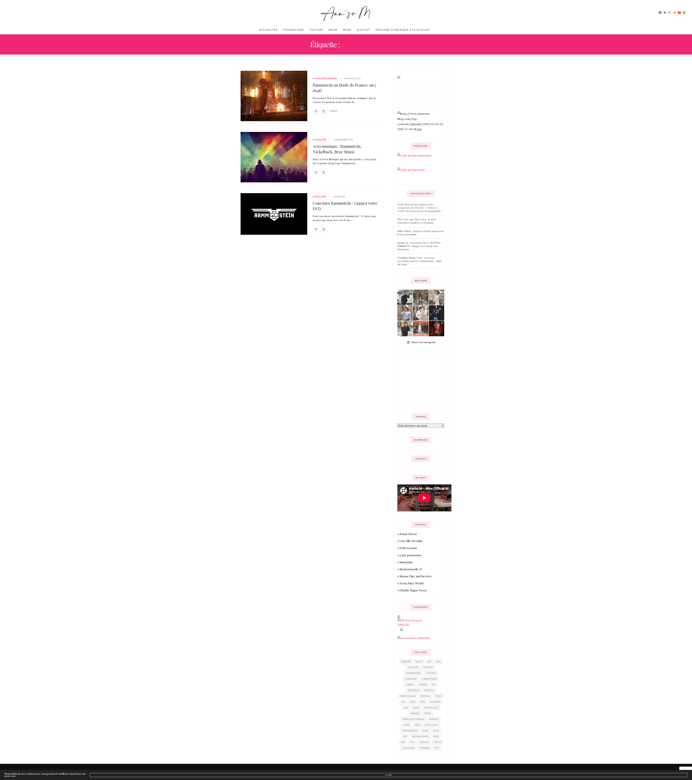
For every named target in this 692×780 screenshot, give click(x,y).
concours (410, 679)
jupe (422, 702)
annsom (405, 661)
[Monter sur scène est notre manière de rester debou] (420, 328)
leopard (435, 702)
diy (433, 684)
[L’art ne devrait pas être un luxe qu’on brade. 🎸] (436, 313)
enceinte (413, 690)
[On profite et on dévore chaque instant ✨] (436, 297)
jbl (403, 702)
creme (410, 684)
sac (405, 736)
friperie (425, 696)
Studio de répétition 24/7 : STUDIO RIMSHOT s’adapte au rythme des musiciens (419, 246)
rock (436, 730)
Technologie (293, 29)
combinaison (413, 673)
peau (417, 725)
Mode (347, 29)
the (402, 742)
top (412, 742)
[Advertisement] (424, 380)
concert (430, 673)
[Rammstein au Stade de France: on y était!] (274, 96)
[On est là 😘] (405, 297)
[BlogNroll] (346, 13)
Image (333, 29)
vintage (424, 742)
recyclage (431, 725)
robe (425, 730)
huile (438, 696)
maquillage (431, 707)
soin (435, 736)
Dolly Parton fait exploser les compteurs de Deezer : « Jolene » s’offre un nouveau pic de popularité (419, 208)
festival (429, 690)
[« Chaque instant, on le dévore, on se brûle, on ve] (436, 328)
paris (407, 725)
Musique (332, 79)
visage (437, 742)
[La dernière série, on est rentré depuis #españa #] (420, 297)
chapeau (413, 667)
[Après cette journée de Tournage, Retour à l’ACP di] (405, 328)
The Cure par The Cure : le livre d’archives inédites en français (416, 221)
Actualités (268, 29)
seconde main (420, 736)
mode (427, 713)
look (416, 707)
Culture (316, 29)
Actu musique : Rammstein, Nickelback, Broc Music (337, 148)
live (405, 707)
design (423, 684)
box (438, 661)
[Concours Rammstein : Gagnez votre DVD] (274, 214)
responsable (409, 730)
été (437, 748)
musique (434, 719)
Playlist (364, 29)
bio (429, 661)
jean (412, 702)
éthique (425, 748)
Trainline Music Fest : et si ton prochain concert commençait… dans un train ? (419, 261)
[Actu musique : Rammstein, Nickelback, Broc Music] (274, 157)
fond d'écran (408, 696)
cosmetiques (429, 679)
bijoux (418, 661)
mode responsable (413, 719)
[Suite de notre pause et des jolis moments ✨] (405, 313)
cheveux (428, 667)
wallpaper (408, 748)
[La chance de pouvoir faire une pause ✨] (420, 313)
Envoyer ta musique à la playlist (403, 29)
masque (415, 713)
